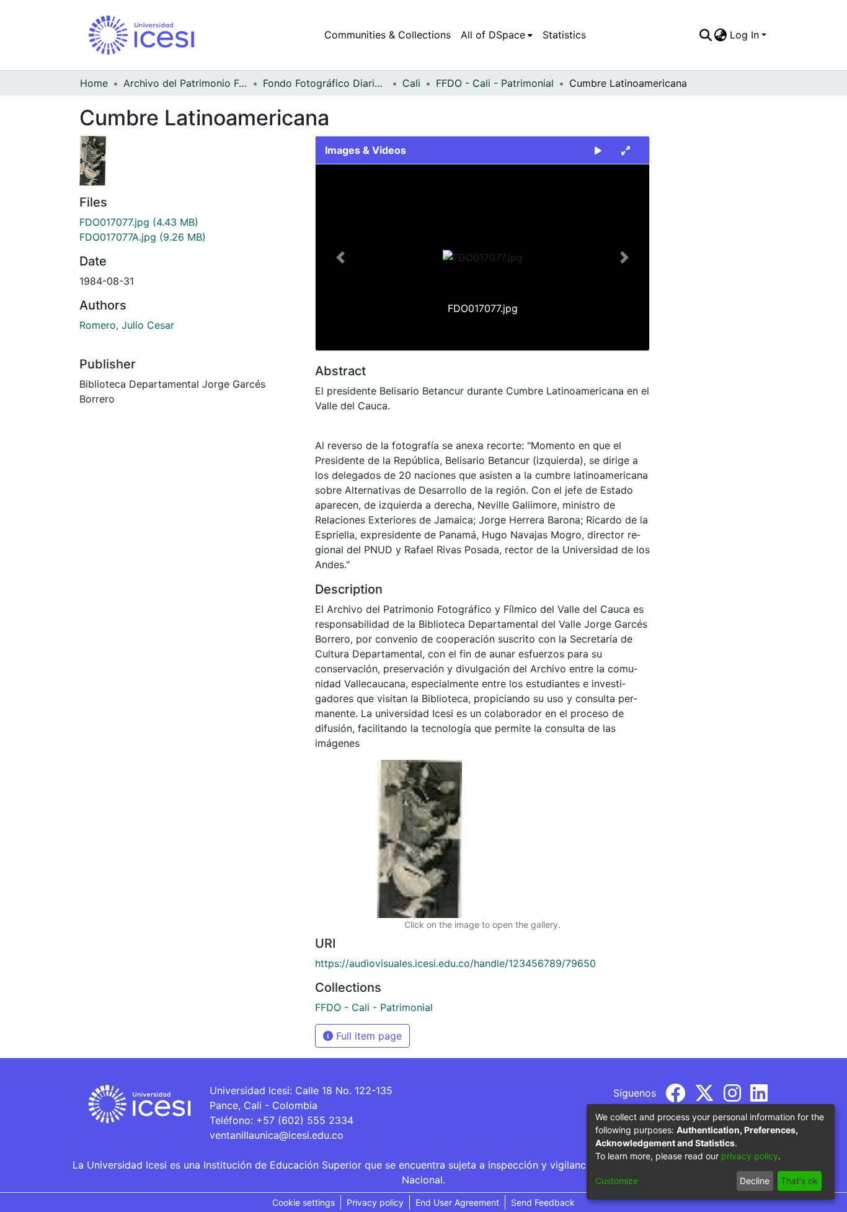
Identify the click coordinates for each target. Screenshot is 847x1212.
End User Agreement (457, 1202)
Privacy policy (375, 1202)
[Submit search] (705, 34)
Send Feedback (543, 1202)
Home (94, 83)
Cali (411, 83)
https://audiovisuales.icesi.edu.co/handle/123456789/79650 (455, 963)
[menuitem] (497, 34)
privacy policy (749, 1156)
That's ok (799, 1180)
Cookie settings (303, 1202)
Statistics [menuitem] (564, 35)
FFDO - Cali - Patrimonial (495, 83)
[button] (341, 257)
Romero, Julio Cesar (126, 325)
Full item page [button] (367, 1036)
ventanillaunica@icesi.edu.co (277, 1135)
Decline (754, 1180)
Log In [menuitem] (744, 35)
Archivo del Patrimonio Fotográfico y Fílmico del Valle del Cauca (185, 83)
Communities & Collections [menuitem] (387, 35)
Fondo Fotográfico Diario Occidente (325, 83)
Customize (616, 1180)
